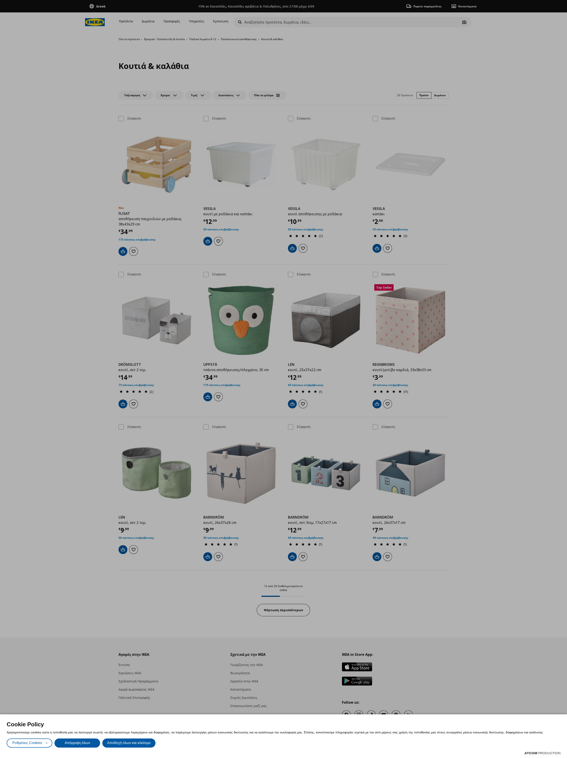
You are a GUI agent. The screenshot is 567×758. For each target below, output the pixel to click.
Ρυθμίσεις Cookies (27, 743)
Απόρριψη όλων (77, 743)
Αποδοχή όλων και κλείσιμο (129, 743)
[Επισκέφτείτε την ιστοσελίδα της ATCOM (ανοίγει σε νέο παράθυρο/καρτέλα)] (542, 753)
